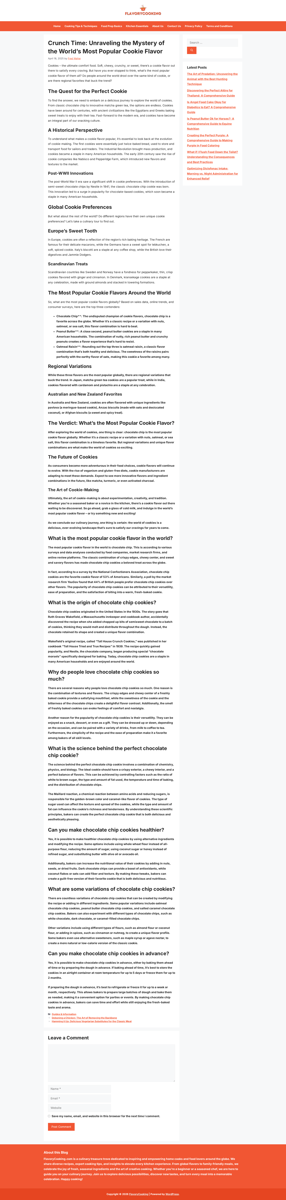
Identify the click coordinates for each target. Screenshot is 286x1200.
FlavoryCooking (138, 1194)
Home (57, 26)
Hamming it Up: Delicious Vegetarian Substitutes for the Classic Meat (92, 1021)
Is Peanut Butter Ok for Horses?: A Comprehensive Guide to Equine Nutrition (210, 123)
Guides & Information (64, 1014)
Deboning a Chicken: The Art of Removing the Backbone (84, 1017)
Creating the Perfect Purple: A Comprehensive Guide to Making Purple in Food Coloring (210, 140)
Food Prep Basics (111, 26)
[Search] (191, 50)
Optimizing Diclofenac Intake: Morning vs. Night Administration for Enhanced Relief (212, 173)
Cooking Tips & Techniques (81, 26)
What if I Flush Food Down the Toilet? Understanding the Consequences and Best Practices (212, 157)
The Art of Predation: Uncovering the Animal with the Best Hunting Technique (212, 79)
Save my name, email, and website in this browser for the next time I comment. (106, 1116)
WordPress (172, 1194)
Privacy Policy (193, 26)
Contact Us (174, 26)
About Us (157, 26)
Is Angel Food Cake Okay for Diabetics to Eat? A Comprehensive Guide (211, 107)
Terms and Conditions (219, 26)
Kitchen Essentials (137, 26)
